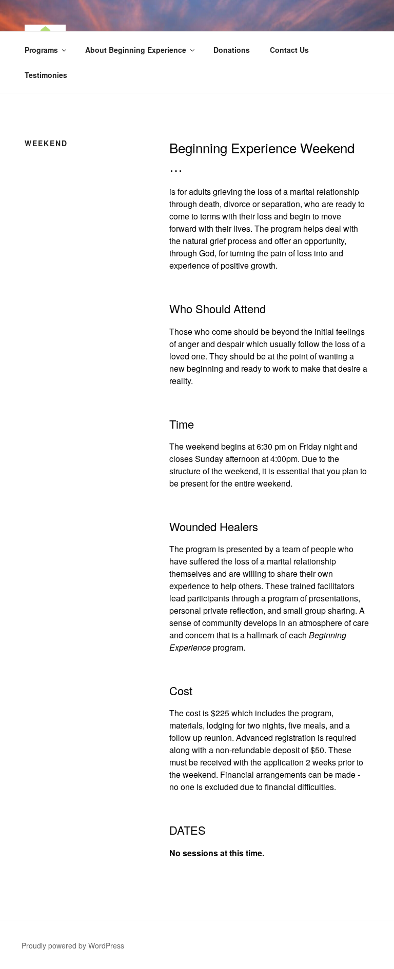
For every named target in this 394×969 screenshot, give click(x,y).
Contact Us (289, 50)
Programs (41, 50)
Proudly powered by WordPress (73, 945)
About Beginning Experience (135, 50)
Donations (231, 50)
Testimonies (46, 75)
